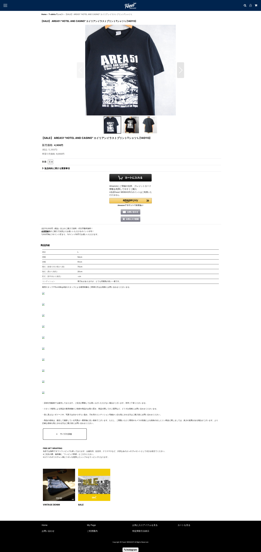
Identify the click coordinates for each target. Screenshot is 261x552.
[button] (80, 70)
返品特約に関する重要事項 (57, 168)
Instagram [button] (131, 549)
